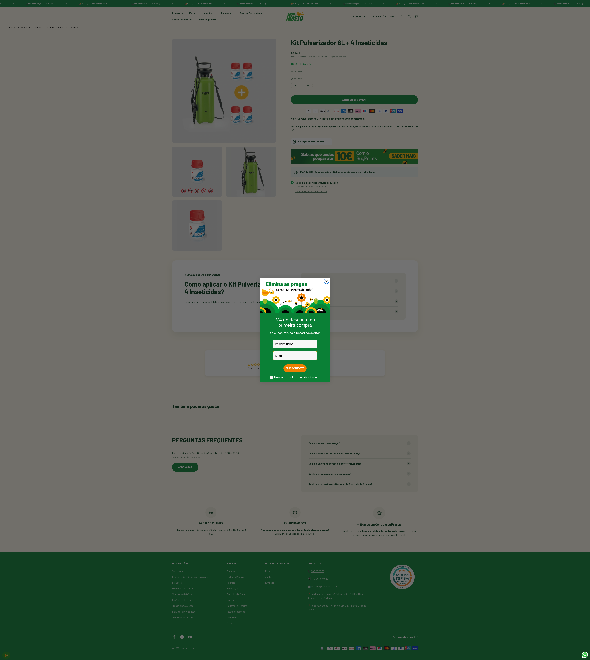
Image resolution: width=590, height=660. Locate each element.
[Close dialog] (326, 281)
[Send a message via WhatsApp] (584, 654)
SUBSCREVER (295, 368)
